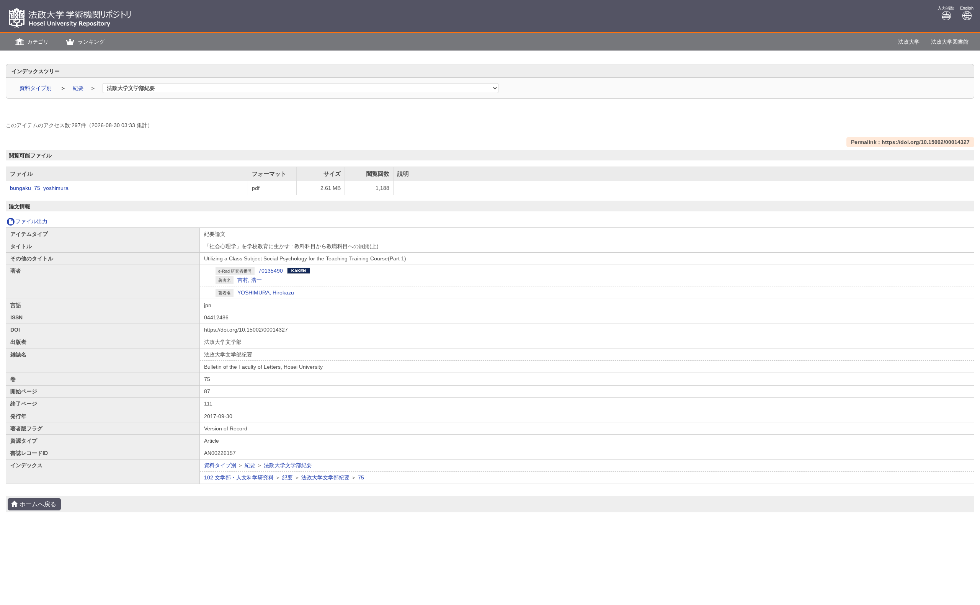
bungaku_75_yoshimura (39, 188)
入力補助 (946, 8)
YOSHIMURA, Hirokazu (265, 292)
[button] (31, 42)
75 (361, 477)
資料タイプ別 (36, 88)
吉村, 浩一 (249, 280)
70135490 (270, 271)
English (966, 8)
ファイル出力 (31, 221)
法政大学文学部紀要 (288, 465)
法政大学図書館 (950, 42)
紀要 (79, 88)
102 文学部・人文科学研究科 (239, 477)
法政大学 (909, 42)
